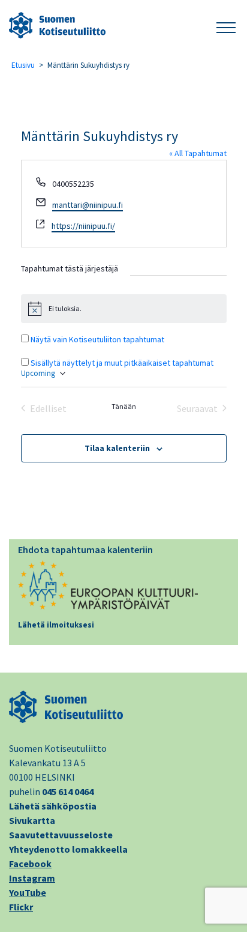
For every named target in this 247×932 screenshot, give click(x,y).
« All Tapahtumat (198, 153)
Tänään (124, 406)
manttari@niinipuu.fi (87, 204)
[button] (226, 25)
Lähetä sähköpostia (53, 806)
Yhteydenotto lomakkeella (68, 849)
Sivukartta (32, 820)
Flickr (21, 907)
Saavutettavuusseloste (61, 835)
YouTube (27, 892)
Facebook (30, 864)
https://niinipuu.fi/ (83, 225)
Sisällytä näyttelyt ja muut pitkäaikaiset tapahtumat (122, 362)
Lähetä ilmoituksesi (56, 625)
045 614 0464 (68, 791)
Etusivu (23, 65)
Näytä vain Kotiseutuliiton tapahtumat (97, 339)
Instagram (32, 878)
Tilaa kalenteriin (117, 448)
